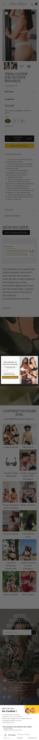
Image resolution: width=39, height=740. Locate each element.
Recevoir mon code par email (10, 377)
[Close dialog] (37, 357)
